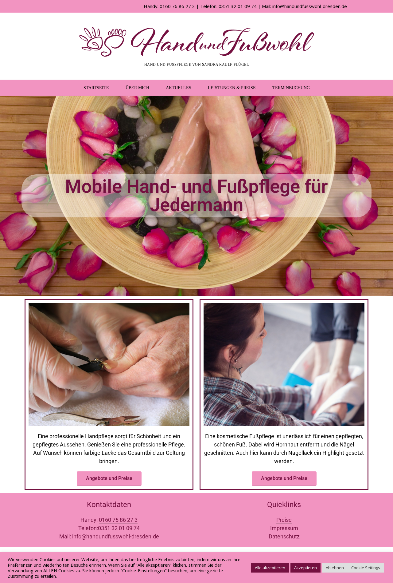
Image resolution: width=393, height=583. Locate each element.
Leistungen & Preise (232, 87)
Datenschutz (284, 536)
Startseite (96, 87)
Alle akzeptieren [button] (270, 567)
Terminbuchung (291, 87)
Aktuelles (178, 87)
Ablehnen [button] (335, 567)
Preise (284, 520)
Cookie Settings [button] (365, 567)
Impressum (284, 528)
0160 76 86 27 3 (118, 520)
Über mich (137, 87)
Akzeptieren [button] (305, 567)
